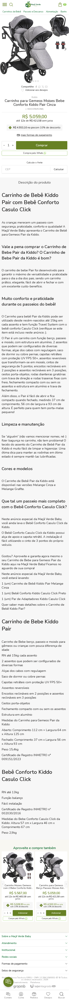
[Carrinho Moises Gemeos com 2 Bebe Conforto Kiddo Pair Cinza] (18, 887)
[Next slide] (65, 49)
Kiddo (35, 97)
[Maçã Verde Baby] (33, 4)
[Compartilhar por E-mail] (46, 87)
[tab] (31, 81)
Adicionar (23, 913)
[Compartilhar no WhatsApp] (39, 87)
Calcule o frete (35, 162)
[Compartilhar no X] (43, 87)
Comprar (42, 145)
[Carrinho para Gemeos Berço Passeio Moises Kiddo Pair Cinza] (51, 887)
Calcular (59, 169)
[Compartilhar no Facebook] (36, 87)
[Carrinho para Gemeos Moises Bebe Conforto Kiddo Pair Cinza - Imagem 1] (34, 49)
